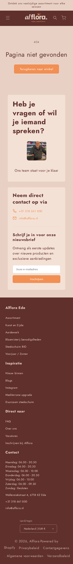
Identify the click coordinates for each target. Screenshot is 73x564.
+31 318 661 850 (30, 211)
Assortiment (12, 318)
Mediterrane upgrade (18, 395)
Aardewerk (12, 332)
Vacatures (11, 436)
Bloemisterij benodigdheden (23, 339)
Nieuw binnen (14, 373)
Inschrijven (36, 279)
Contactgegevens (56, 548)
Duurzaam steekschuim (19, 402)
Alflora (34, 541)
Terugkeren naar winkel (36, 69)
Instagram (11, 388)
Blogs (8, 380)
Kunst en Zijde (14, 325)
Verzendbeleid (58, 556)
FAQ (8, 421)
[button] (8, 18)
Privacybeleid (29, 548)
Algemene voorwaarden (25, 556)
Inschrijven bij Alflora (19, 443)
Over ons (11, 428)
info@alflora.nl (28, 218)
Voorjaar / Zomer (16, 354)
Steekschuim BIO (15, 347)
